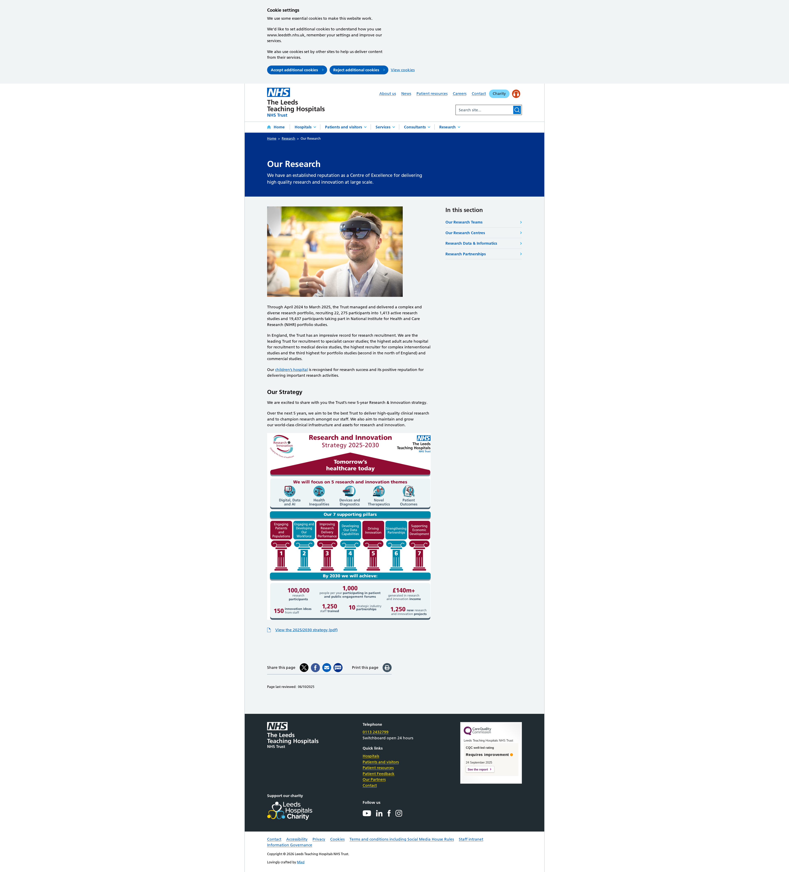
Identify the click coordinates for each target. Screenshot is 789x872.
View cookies (403, 70)
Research (447, 127)
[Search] (517, 110)
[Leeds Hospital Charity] (296, 811)
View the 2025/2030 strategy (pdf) (306, 630)
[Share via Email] (326, 667)
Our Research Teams (463, 222)
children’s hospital (291, 369)
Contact (479, 93)
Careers (459, 93)
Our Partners (374, 779)
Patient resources (432, 93)
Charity (499, 93)
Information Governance (289, 845)
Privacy (319, 839)
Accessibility (297, 839)
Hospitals (303, 127)
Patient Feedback (378, 773)
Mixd (301, 862)
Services (383, 127)
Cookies (337, 839)
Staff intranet (471, 839)
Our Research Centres (465, 232)
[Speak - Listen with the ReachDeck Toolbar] (516, 94)
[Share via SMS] (338, 667)
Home (279, 127)
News (406, 93)
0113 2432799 (376, 732)
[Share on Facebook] (315, 667)
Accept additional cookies (294, 70)
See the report (478, 769)
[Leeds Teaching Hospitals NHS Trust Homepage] (296, 102)
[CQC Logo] (477, 734)
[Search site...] (484, 110)
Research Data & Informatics (471, 243)
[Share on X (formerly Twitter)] (304, 667)
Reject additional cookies (356, 70)
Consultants (415, 127)
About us (387, 93)
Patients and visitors (343, 127)
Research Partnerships (465, 254)
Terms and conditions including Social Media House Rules (402, 839)
